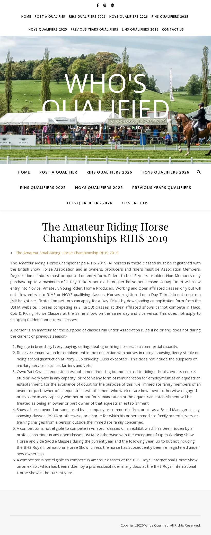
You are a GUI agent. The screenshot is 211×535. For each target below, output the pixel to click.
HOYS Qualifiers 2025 (48, 29)
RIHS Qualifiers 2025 (170, 16)
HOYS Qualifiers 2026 (128, 16)
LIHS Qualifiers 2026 (140, 29)
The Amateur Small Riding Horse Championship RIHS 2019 (67, 252)
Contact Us (173, 29)
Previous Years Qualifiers (94, 29)
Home (26, 16)
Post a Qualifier (50, 16)
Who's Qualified (105, 95)
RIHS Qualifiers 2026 (87, 16)
